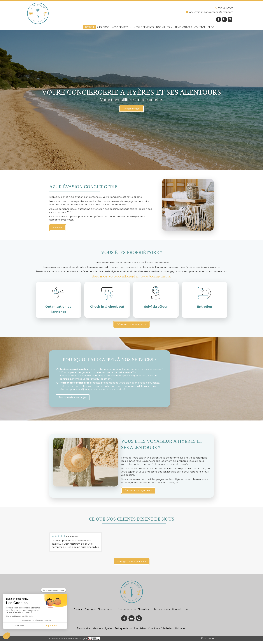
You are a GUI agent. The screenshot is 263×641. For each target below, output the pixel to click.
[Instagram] (230, 19)
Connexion (207, 638)
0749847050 (225, 7)
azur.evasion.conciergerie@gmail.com (211, 11)
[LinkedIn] (224, 19)
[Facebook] (218, 19)
